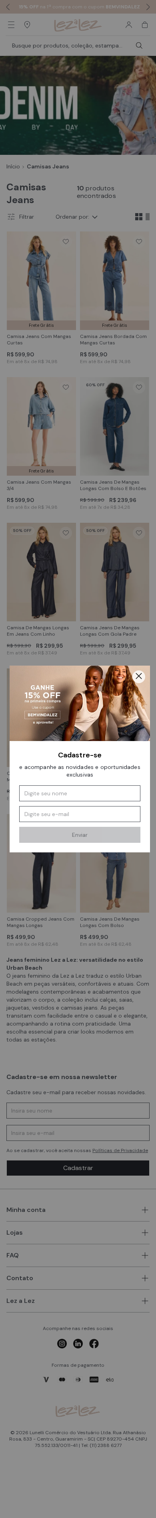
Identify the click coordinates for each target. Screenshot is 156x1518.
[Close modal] (138, 676)
